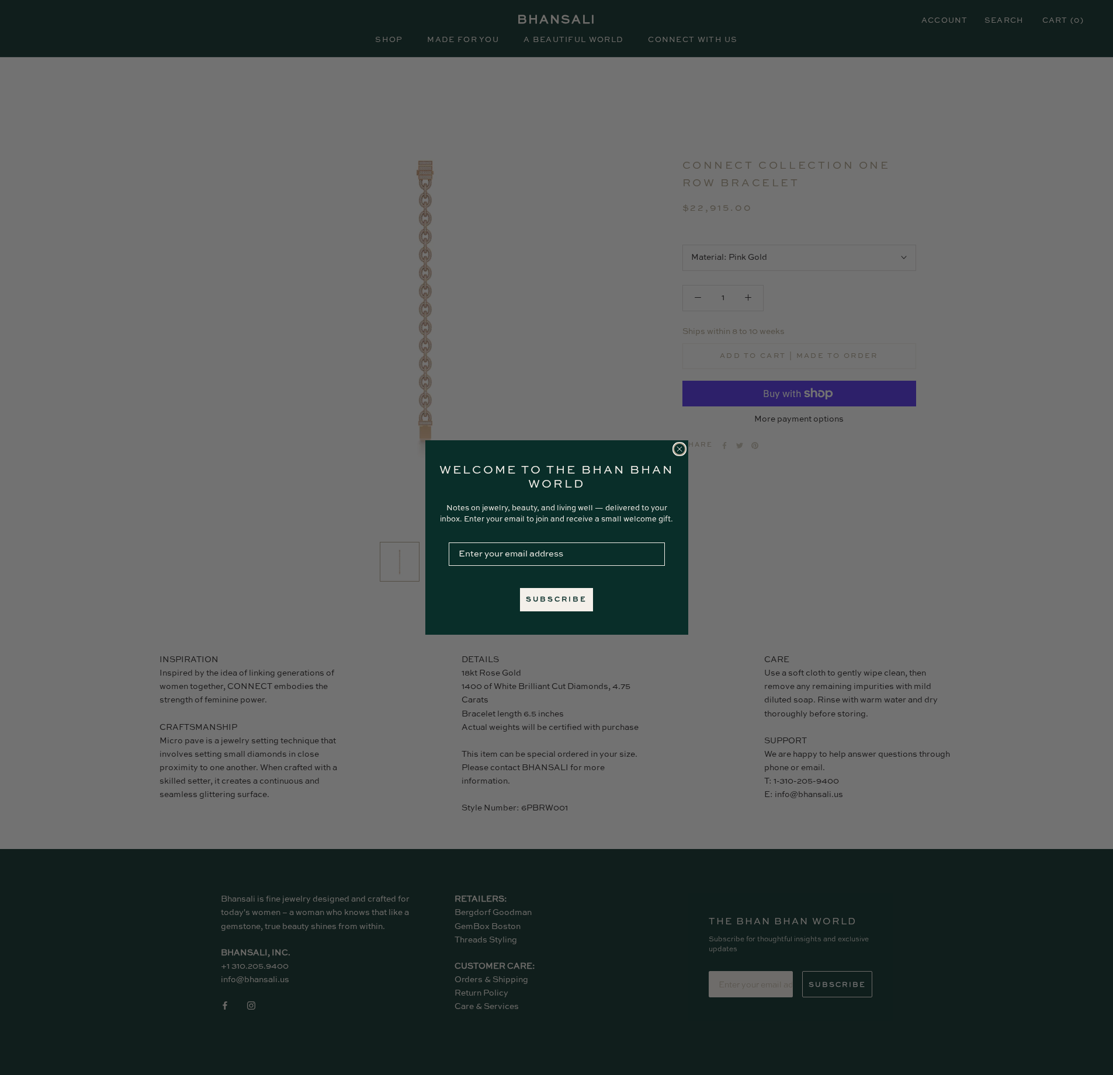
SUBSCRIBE (556, 599)
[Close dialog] (679, 449)
